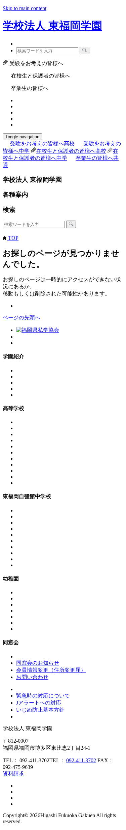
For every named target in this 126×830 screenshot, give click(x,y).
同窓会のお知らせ (37, 663)
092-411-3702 (81, 760)
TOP (12, 238)
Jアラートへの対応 (38, 703)
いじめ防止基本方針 (40, 710)
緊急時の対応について (43, 695)
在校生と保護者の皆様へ (71, 151)
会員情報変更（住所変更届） (51, 670)
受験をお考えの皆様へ (42, 143)
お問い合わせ (32, 677)
